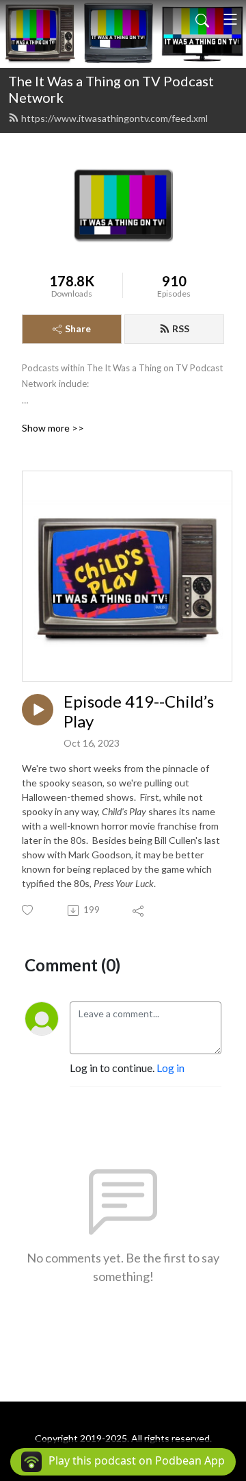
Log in (170, 1067)
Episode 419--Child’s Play (139, 711)
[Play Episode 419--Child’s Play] (37, 709)
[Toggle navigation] (230, 19)
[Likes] (28, 910)
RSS (180, 328)
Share (78, 328)
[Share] (139, 910)
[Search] (202, 19)
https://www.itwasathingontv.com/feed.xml (114, 118)
